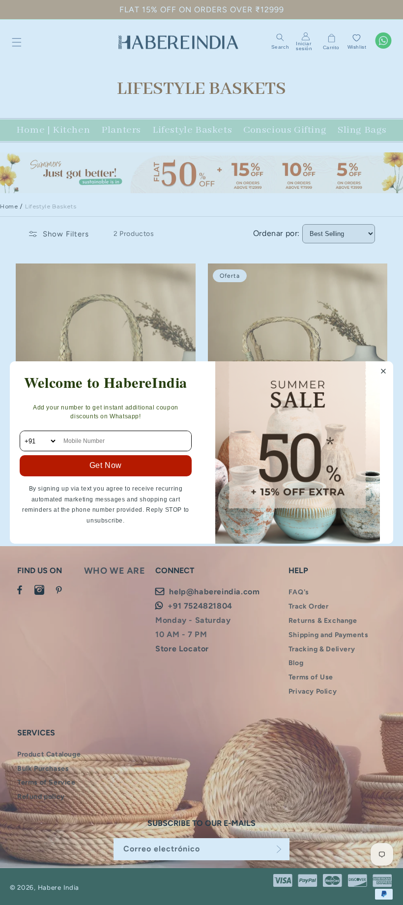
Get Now (105, 465)
